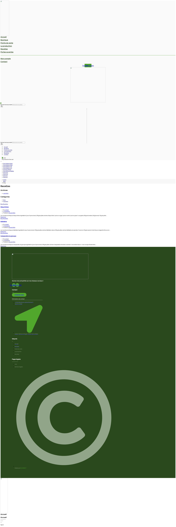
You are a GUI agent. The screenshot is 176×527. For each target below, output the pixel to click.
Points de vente (7, 43)
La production (6, 46)
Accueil (4, 37)
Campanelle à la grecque (8, 236)
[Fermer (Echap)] (5, 519)
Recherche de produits (6, 104)
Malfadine (4, 221)
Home (4, 180)
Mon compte (6, 58)
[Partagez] (3, 519)
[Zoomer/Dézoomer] (1, 519)
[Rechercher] (2, 106)
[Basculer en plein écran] (2, 519)
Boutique (4, 40)
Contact (4, 61)
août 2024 (5, 193)
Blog (4, 181)
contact (7, 210)
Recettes (4, 49)
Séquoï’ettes (5, 207)
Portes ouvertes (7, 52)
